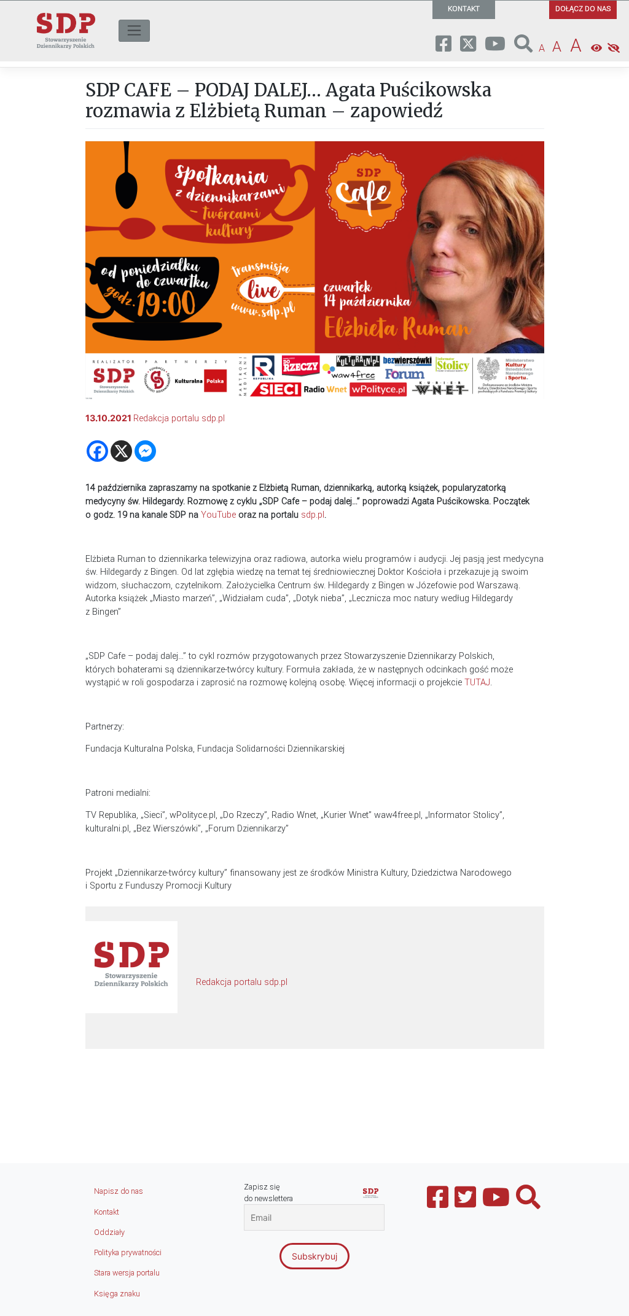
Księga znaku (117, 1293)
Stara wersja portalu (127, 1272)
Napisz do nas (118, 1191)
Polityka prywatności (128, 1252)
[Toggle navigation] (134, 31)
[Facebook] (97, 451)
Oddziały (109, 1232)
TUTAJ (477, 682)
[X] (121, 451)
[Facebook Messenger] (145, 451)
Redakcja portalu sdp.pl (179, 418)
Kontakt (106, 1212)
